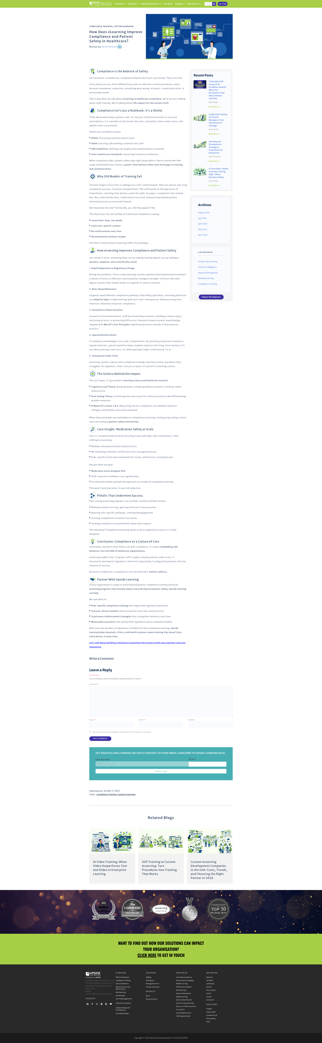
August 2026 (204, 212)
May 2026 (202, 229)
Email (142, 720)
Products (132, 4)
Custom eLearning (124, 26)
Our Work (168, 4)
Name (92, 720)
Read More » (215, 107)
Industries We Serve (150, 4)
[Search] (214, 4)
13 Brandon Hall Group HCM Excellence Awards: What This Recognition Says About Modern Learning (217, 90)
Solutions (119, 4)
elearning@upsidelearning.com (99, 994)
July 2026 (202, 218)
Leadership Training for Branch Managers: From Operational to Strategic (218, 120)
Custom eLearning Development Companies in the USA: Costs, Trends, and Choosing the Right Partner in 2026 (209, 870)
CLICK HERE (146, 955)
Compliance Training (101, 26)
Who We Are (193, 4)
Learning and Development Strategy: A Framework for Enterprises (216, 147)
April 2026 (202, 235)
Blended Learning (206, 278)
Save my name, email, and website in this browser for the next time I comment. (121, 732)
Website (192, 720)
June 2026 (202, 224)
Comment (93, 684)
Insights (179, 4)
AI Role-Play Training (207, 261)
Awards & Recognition (208, 273)
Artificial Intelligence (207, 267)
